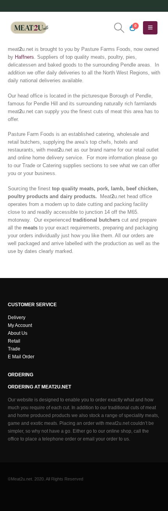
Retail (14, 340)
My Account (20, 325)
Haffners (24, 57)
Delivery (16, 317)
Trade (14, 348)
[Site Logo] (29, 28)
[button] (119, 28)
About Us (17, 333)
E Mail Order (21, 356)
